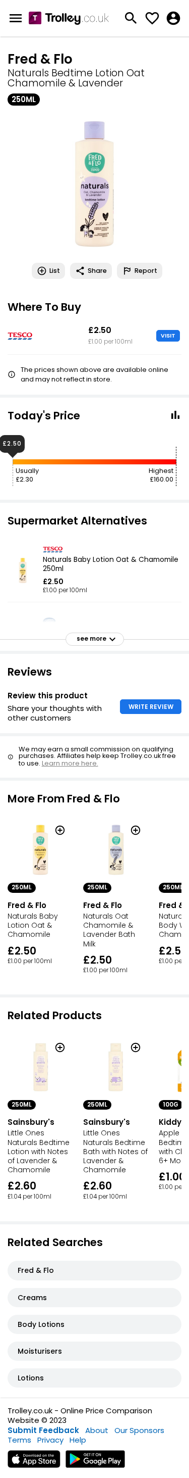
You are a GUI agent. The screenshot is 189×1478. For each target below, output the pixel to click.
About (96, 1430)
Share (97, 270)
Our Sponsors (139, 1430)
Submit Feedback (43, 1430)
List (54, 270)
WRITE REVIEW (151, 706)
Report (146, 270)
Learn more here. (70, 763)
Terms (19, 1440)
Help (78, 1440)
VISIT (168, 335)
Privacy (50, 1440)
